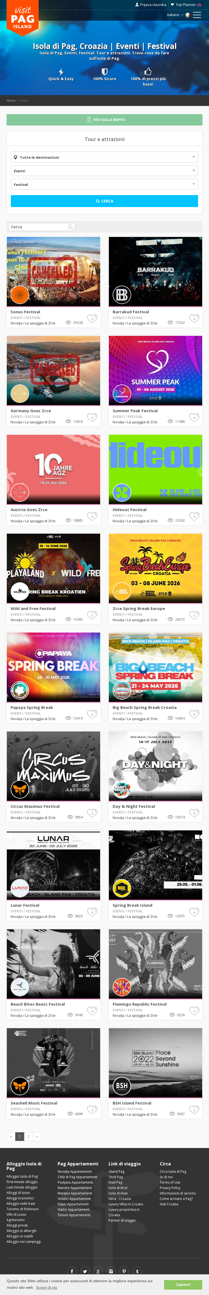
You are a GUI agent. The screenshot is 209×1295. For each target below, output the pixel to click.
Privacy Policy (170, 1187)
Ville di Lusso (16, 1214)
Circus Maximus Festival (35, 806)
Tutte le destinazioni (39, 157)
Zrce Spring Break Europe (139, 608)
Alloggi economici (20, 1198)
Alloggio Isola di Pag (22, 1176)
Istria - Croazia (120, 1198)
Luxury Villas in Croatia (126, 1204)
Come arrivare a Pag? (176, 1198)
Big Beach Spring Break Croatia (145, 707)
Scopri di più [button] (46, 1287)
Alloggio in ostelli (20, 1236)
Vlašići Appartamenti (74, 1209)
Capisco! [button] (183, 1285)
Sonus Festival (25, 311)
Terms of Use (170, 1182)
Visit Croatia (169, 1204)
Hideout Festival (129, 509)
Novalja (17, 323)
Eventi (19, 170)
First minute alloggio (22, 1182)
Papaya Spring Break (32, 707)
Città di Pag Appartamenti (77, 1177)
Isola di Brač (118, 1187)
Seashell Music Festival (34, 1103)
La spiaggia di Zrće (40, 323)
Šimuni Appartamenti (74, 1215)
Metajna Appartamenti (75, 1193)
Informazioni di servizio (178, 1193)
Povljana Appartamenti (75, 1182)
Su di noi (166, 1177)
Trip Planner (188, 4)
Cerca (106, 201)
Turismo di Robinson (23, 1209)
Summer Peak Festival (135, 410)
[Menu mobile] (197, 16)
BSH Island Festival (132, 1103)
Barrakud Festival (131, 311)
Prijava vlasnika (153, 4)
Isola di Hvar (118, 1193)
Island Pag (116, 1171)
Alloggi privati (17, 1225)
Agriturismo (16, 1220)
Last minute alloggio (22, 1187)
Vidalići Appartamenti (74, 1198)
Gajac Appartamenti (73, 1204)
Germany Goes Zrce (31, 410)
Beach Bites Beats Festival (38, 1004)
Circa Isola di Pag (173, 1171)
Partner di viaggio (122, 1220)
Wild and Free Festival (33, 608)
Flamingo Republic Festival (140, 1004)
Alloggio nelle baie (21, 1203)
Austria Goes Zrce (29, 509)
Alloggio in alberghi (21, 1230)
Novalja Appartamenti (75, 1171)
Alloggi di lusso (18, 1192)
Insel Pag (115, 1182)
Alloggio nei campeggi (24, 1241)
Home (11, 100)
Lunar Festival (25, 905)
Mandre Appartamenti (75, 1187)
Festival (21, 184)
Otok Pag (116, 1177)
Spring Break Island (132, 905)
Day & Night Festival (134, 806)
